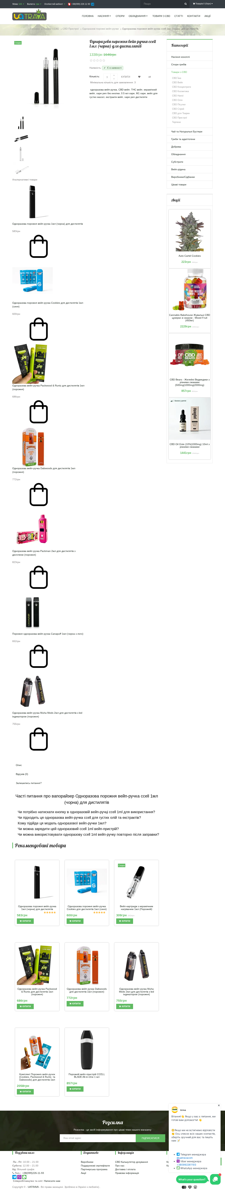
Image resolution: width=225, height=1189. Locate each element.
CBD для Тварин (181, 113)
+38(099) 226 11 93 (80, 4)
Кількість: (94, 76)
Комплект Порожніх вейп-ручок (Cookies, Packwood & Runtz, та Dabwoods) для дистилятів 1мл (37, 1077)
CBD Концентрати (181, 87)
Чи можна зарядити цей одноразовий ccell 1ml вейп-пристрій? (68, 829)
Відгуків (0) (22, 774)
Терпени (176, 122)
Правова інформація (127, 1173)
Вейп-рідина (178, 169)
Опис (19, 765)
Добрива (176, 146)
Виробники (87, 1161)
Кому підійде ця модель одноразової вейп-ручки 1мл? (61, 823)
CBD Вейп (177, 82)
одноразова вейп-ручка (103, 89)
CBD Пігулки (178, 104)
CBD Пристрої (179, 117)
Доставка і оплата (125, 1169)
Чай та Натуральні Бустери (186, 131)
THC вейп (136, 89)
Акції (83, 1173)
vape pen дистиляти (135, 97)
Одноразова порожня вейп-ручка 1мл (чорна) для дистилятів (47, 223)
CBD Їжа (176, 78)
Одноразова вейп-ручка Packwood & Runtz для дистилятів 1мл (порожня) (37, 992)
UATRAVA (33, 1186)
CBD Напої (178, 95)
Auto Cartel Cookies (190, 256)
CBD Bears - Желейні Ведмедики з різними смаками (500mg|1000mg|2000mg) (190, 382)
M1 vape (141, 93)
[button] (86, 755)
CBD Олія (177, 100)
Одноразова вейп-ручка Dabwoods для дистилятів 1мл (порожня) (87, 990)
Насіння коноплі (180, 56)
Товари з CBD (179, 72)
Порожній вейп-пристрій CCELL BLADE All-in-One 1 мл (87, 1075)
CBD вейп (124, 89)
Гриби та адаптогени (183, 139)
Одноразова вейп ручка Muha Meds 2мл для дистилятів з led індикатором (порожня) (136, 992)
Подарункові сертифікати (95, 1165)
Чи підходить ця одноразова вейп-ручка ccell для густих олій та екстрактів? (79, 817)
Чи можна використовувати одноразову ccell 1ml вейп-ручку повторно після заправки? (88, 834)
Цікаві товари (178, 184)
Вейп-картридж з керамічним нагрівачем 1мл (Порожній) (136, 907)
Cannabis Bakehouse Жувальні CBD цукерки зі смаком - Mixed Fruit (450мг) (189, 318)
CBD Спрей (178, 109)
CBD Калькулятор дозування (131, 1161)
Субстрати (177, 161)
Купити (125, 77)
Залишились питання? (29, 783)
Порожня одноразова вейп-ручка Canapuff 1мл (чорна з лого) (47, 633)
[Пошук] (185, 4)
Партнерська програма (94, 1169)
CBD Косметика (180, 91)
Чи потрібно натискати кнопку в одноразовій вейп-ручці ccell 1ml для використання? (86, 812)
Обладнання (178, 154)
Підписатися (150, 1138)
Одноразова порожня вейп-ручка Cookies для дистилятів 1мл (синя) (87, 907)
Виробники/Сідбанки (183, 177)
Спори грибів (178, 64)
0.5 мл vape (128, 93)
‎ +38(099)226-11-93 (33, 1173)
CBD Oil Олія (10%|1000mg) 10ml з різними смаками (190, 445)
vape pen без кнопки (108, 93)
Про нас (119, 1165)
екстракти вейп (114, 97)
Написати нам (52, 1180)
